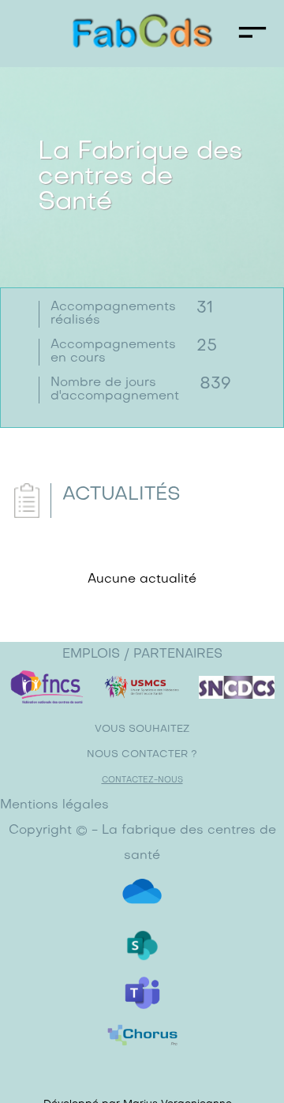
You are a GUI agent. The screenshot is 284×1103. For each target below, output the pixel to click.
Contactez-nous (142, 780)
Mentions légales (54, 805)
